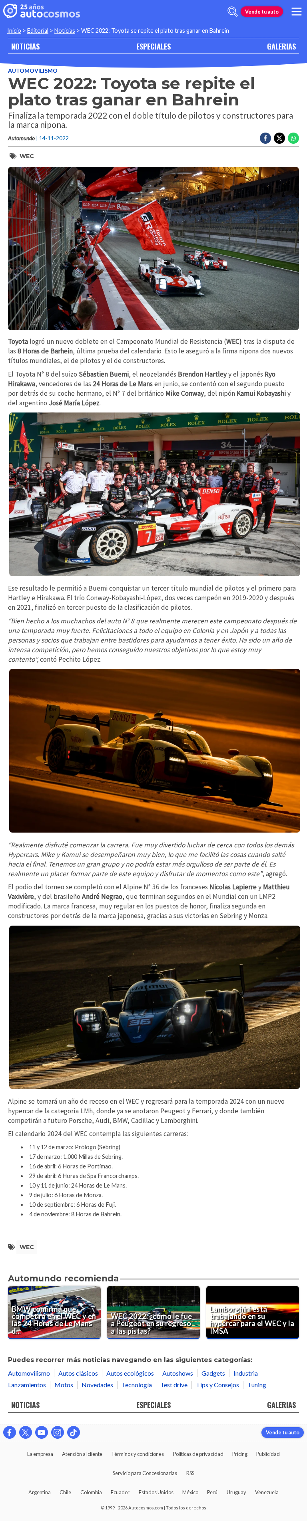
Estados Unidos (156, 1492)
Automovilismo (33, 70)
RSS (190, 1473)
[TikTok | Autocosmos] (73, 1432)
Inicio (14, 30)
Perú (212, 1492)
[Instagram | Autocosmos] (57, 1432)
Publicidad (268, 1454)
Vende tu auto (262, 11)
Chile (65, 1492)
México (190, 1492)
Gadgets (213, 1373)
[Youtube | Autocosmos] (41, 1432)
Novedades (97, 1384)
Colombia (91, 1492)
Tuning (256, 1384)
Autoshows (177, 1373)
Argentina (39, 1492)
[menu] (296, 11)
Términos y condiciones (137, 1454)
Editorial (37, 30)
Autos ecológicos (130, 1373)
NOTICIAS (25, 46)
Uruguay (236, 1492)
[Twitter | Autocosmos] (25, 1432)
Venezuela (267, 1492)
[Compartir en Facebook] (265, 138)
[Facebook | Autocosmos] (9, 1432)
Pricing (239, 1454)
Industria (245, 1373)
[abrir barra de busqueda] (232, 11)
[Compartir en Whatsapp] (293, 138)
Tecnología (137, 1384)
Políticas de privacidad (198, 1454)
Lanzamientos (27, 1384)
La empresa (40, 1454)
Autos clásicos (78, 1373)
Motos (63, 1384)
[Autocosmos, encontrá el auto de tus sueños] (41, 11)
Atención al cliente (82, 1454)
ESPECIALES (153, 46)
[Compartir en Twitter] (279, 138)
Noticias (64, 30)
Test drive (173, 1384)
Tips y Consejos (217, 1384)
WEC (27, 156)
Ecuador (120, 1492)
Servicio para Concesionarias (145, 1473)
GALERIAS (281, 46)
